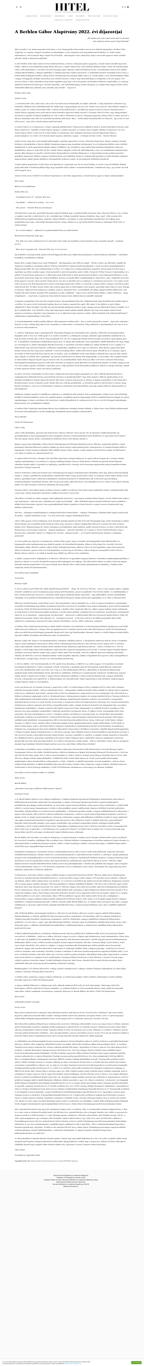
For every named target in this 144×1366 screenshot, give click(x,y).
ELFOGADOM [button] (136, 1362)
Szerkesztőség (31, 16)
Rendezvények (45, 16)
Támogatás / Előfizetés (64, 20)
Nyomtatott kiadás (110, 16)
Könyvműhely (59, 16)
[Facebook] (123, 7)
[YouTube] (128, 7)
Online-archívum (82, 20)
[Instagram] (125, 7)
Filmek (70, 16)
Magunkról (80, 16)
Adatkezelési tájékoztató (73, 1363)
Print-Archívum (94, 16)
